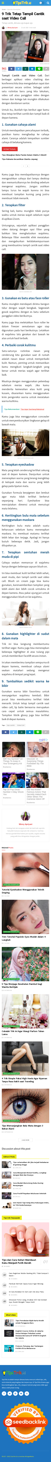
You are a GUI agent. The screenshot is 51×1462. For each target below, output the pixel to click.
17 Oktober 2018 (7, 1037)
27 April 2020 (17, 1188)
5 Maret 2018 (17, 1208)
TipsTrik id (14, 1456)
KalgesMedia (30, 1456)
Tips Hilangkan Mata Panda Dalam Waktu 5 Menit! (24, 155)
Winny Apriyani (13, 28)
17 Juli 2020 (6, 896)
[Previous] (23, 166)
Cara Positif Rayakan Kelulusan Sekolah (29, 1193)
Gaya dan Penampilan (13, 9)
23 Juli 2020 (24, 28)
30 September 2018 (8, 1132)
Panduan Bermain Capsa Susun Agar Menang (26, 1284)
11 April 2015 (17, 1168)
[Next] (27, 166)
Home (3, 9)
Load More (25, 1140)
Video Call (20, 725)
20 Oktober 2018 (7, 990)
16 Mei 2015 (17, 1196)
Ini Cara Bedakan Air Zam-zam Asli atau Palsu (26, 1292)
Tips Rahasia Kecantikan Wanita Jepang (19, 159)
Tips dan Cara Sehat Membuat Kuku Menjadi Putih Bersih (19, 1261)
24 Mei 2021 (17, 1178)
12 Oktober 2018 (7, 1085)
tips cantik (11, 725)
